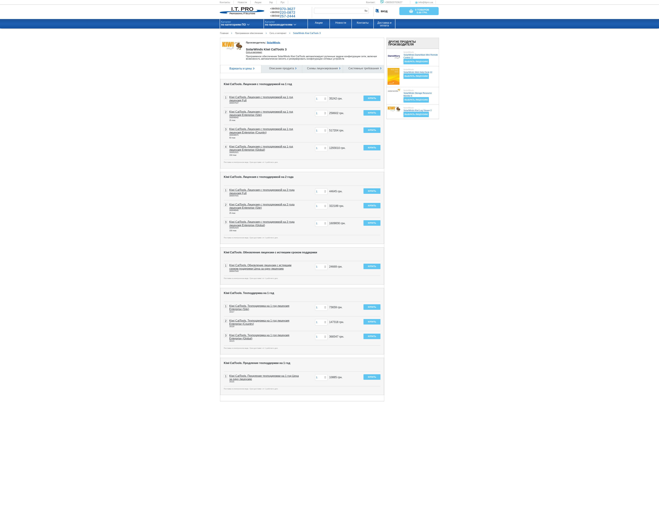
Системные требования (363, 68)
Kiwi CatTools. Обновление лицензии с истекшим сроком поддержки (270, 252)
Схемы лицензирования (322, 68)
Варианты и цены (240, 68)
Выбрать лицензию (416, 61)
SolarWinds (273, 42)
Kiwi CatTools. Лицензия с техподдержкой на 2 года (258, 176)
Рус (283, 2)
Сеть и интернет (254, 52)
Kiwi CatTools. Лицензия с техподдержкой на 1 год (258, 84)
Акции (258, 2)
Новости (242, 2)
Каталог (233, 23)
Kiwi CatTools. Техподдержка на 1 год (249, 293)
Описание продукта (281, 68)
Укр (271, 2)
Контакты (225, 2)
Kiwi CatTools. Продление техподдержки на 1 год (257, 363)
